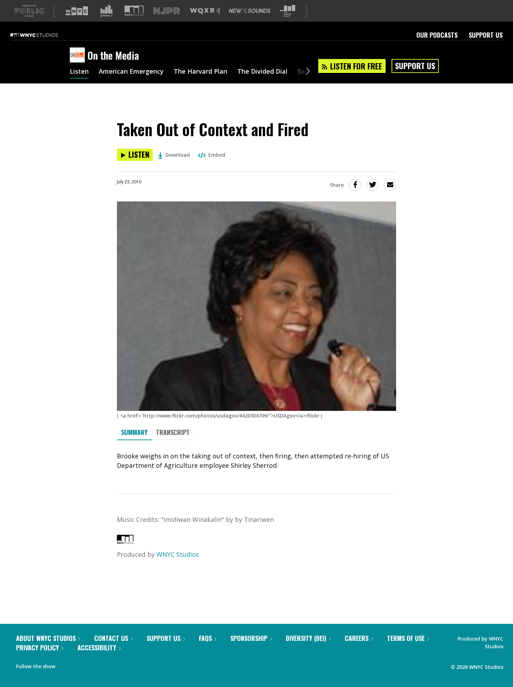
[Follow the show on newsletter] (92, 664)
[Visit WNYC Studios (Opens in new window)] (134, 11)
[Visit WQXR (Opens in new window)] (205, 11)
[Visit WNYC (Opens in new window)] (77, 10)
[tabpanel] (256, 460)
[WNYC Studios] (125, 541)
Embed (216, 155)
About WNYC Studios (46, 638)
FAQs (205, 638)
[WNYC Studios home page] (42, 35)
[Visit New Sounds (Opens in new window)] (249, 10)
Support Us (486, 34)
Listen (79, 72)
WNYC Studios (177, 554)
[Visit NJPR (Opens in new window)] (166, 11)
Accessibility (96, 647)
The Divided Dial (262, 72)
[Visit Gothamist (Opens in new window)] (106, 11)
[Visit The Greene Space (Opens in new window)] (287, 11)
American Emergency (131, 72)
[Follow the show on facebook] (65, 664)
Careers (357, 638)
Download (177, 155)
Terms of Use (406, 638)
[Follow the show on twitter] (79, 664)
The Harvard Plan (200, 72)
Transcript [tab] (173, 432)
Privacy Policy (37, 647)
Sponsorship (248, 638)
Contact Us (111, 638)
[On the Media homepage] (79, 55)
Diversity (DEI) (306, 638)
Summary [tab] (134, 432)
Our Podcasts (437, 34)
